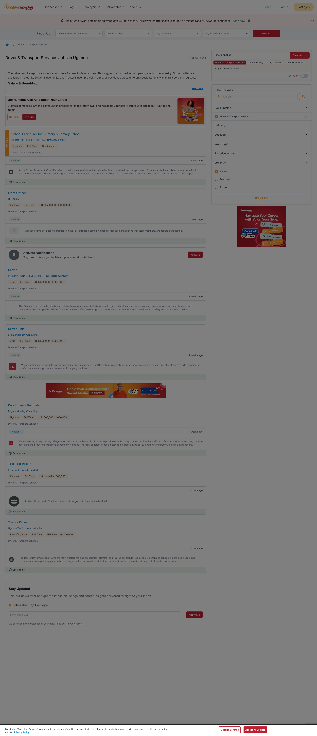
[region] (158, 730)
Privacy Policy (21, 732)
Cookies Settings (230, 729)
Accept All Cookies (255, 729)
